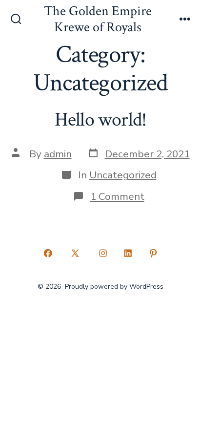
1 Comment (117, 196)
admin (58, 154)
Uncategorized (123, 175)
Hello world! (101, 119)
